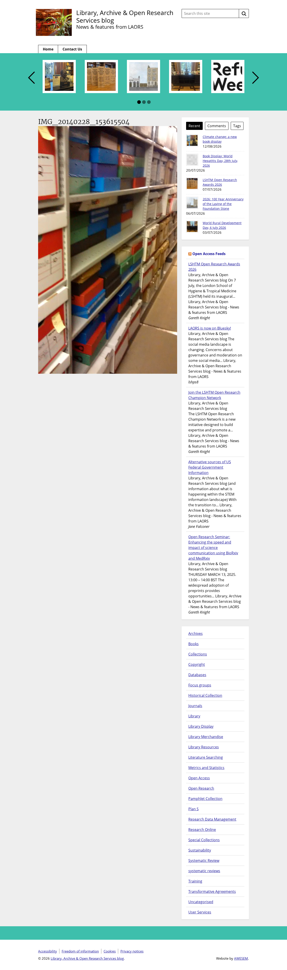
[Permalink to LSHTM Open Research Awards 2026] (192, 183)
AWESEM (241, 958)
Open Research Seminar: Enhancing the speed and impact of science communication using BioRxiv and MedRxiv (213, 547)
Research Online (202, 829)
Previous (31, 78)
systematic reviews (204, 870)
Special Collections (204, 839)
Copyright (196, 664)
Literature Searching (205, 757)
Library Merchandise (205, 736)
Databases (197, 674)
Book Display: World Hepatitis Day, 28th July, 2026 (220, 161)
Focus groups (199, 685)
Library (194, 716)
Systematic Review (203, 860)
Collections (197, 654)
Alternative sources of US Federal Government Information (209, 467)
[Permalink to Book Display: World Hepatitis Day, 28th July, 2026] (192, 160)
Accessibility (47, 951)
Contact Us (72, 49)
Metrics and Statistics (206, 767)
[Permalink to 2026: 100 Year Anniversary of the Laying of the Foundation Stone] (192, 203)
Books (193, 643)
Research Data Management (212, 819)
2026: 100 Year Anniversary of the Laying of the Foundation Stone (223, 204)
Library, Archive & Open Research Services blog (124, 16)
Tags (237, 125)
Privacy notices (132, 951)
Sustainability (199, 850)
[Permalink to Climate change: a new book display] (192, 140)
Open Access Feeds (209, 253)
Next (255, 78)
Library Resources (203, 747)
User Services (199, 912)
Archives (195, 633)
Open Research (201, 788)
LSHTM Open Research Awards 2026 (214, 267)
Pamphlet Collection (205, 798)
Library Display (200, 726)
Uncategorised (200, 901)
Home (48, 49)
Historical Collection (205, 695)
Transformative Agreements (212, 891)
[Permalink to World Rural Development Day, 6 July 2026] (192, 227)
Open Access (199, 778)
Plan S (193, 808)
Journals (195, 705)
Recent (194, 125)
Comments (216, 125)
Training (195, 881)
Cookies (110, 951)
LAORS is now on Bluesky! (209, 328)
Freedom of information (80, 951)
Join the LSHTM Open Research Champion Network (214, 395)
